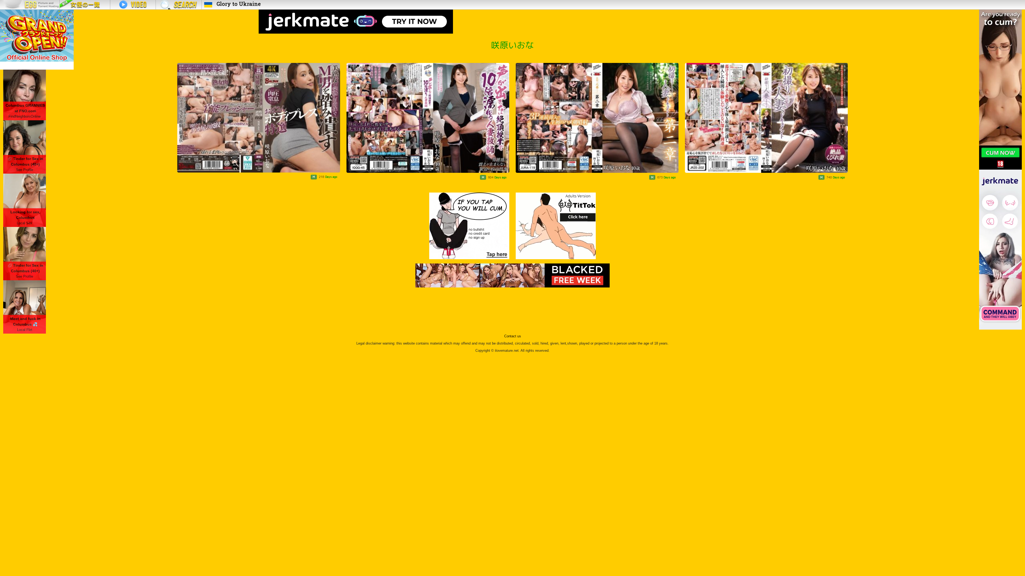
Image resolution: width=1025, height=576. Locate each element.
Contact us (512, 336)
